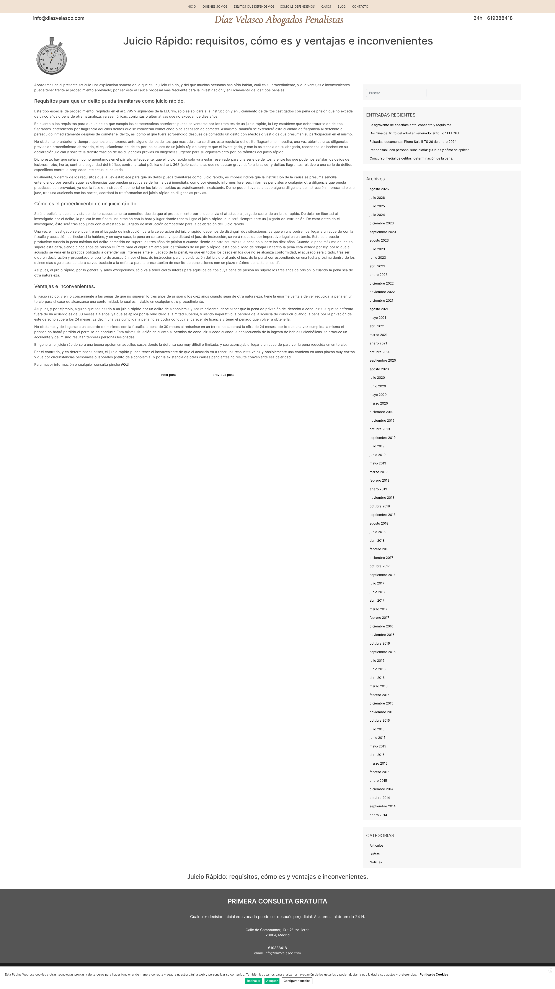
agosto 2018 (379, 523)
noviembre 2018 (382, 497)
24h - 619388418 (493, 18)
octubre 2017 (380, 566)
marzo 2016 (378, 686)
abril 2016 (377, 678)
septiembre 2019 (382, 438)
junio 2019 (377, 455)
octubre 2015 (380, 720)
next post (168, 375)
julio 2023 (377, 249)
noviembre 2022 (382, 292)
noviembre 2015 (382, 712)
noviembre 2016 (382, 635)
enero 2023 (379, 275)
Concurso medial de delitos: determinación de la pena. (411, 158)
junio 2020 (378, 386)
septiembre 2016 (382, 652)
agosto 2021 (379, 309)
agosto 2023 (379, 240)
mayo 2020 (378, 395)
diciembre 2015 (381, 703)
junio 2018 (377, 532)
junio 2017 (377, 592)
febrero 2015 (379, 772)
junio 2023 (378, 257)
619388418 (277, 948)
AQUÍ (125, 364)
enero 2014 (378, 815)
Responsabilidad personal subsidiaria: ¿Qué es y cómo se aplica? (419, 150)
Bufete (375, 854)
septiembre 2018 (382, 515)
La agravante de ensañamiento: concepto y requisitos (410, 125)
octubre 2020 (380, 352)
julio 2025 (377, 206)
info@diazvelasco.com (58, 18)
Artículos (377, 845)
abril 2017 (377, 600)
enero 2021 (378, 343)
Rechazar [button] (253, 980)
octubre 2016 (380, 643)
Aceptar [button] (272, 980)
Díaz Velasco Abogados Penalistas (279, 19)
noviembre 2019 (382, 420)
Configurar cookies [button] (297, 980)
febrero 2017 (379, 617)
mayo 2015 (378, 746)
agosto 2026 (379, 189)
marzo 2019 (378, 472)
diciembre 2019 (381, 412)
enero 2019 (378, 489)
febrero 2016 (379, 695)
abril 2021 (377, 326)
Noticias (376, 862)
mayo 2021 (378, 318)
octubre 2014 (380, 798)
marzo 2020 (379, 403)
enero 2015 (378, 780)
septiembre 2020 (383, 360)
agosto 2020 (379, 369)
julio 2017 (377, 583)
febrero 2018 (379, 549)
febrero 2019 (379, 480)
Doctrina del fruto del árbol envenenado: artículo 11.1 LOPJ (414, 133)
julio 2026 (377, 198)
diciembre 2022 (382, 283)
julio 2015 (377, 729)
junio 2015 (377, 738)
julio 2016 (377, 660)
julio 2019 (377, 446)
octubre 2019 (380, 429)
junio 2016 (377, 669)
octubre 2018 (380, 506)
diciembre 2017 (381, 558)
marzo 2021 (378, 335)
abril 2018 (377, 540)
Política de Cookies (434, 974)
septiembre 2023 (383, 232)
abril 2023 (377, 266)
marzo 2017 (378, 609)
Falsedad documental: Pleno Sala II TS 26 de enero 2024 (413, 142)
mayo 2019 (378, 463)
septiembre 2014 (383, 806)
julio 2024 (377, 215)
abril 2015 (377, 755)
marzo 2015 (378, 763)
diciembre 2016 (381, 626)
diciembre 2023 (382, 223)
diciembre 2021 (381, 300)
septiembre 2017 (382, 575)
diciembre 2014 (381, 789)
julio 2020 (377, 377)
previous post (223, 375)
